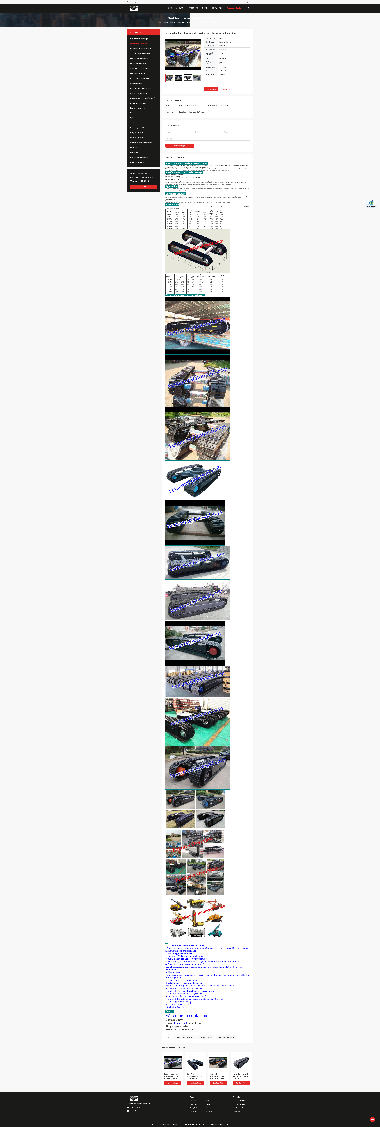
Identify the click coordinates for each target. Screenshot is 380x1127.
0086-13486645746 (147, 177)
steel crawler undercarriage (184, 1037)
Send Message (179, 146)
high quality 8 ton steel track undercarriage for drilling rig (240, 1076)
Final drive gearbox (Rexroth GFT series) (142, 128)
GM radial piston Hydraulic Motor (140, 48)
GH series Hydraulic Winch (138, 93)
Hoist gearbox (134, 152)
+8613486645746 (143, 181)
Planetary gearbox (136, 113)
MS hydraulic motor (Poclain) (139, 78)
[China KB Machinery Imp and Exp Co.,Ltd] (134, 8)
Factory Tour (193, 1104)
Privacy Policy (210, 1111)
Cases (208, 1104)
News (207, 1100)
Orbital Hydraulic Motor (137, 73)
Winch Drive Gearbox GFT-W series (141, 142)
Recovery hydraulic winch (138, 108)
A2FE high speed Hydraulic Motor (140, 53)
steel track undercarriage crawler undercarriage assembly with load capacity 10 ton (218, 1076)
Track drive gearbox (136, 123)
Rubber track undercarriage (139, 39)
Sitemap (208, 1108)
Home (159, 22)
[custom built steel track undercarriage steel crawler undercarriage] (183, 54)
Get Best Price (211, 89)
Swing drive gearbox (136, 133)
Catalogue (133, 147)
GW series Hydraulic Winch (138, 63)
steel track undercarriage (226, 1037)
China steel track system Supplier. (161, 1124)
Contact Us (193, 1111)
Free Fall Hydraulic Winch (138, 103)
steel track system (206, 1037)
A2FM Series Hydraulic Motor (139, 68)
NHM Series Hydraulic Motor (139, 58)
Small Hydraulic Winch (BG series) (141, 88)
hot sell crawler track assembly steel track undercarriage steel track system (171, 1076)
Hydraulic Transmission (137, 118)
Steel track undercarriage (171, 22)
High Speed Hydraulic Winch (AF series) (142, 98)
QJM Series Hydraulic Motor (139, 157)
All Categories (236, 1111)
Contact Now (143, 187)
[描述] (248, 8)
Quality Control (194, 1108)
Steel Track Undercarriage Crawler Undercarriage (194, 1076)
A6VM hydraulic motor (137, 83)
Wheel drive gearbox (136, 138)
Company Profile (194, 1100)
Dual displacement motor (138, 162)
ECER (226, 1124)
